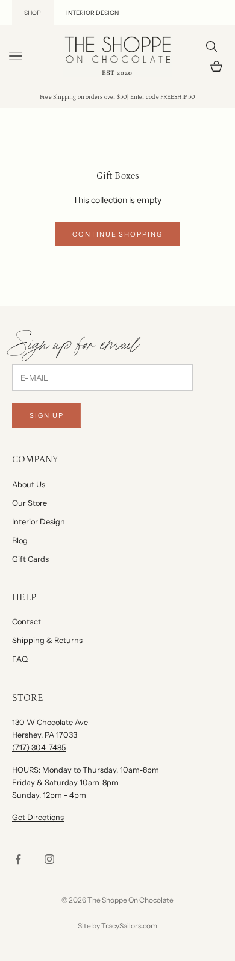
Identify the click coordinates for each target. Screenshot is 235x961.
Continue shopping (117, 234)
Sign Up (47, 415)
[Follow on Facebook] (18, 859)
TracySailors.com (129, 925)
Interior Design (38, 521)
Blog (20, 540)
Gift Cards (30, 559)
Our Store (29, 503)
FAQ (20, 659)
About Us (28, 484)
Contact (26, 621)
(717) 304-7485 (39, 747)
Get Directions (38, 817)
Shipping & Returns (47, 640)
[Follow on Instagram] (49, 859)
